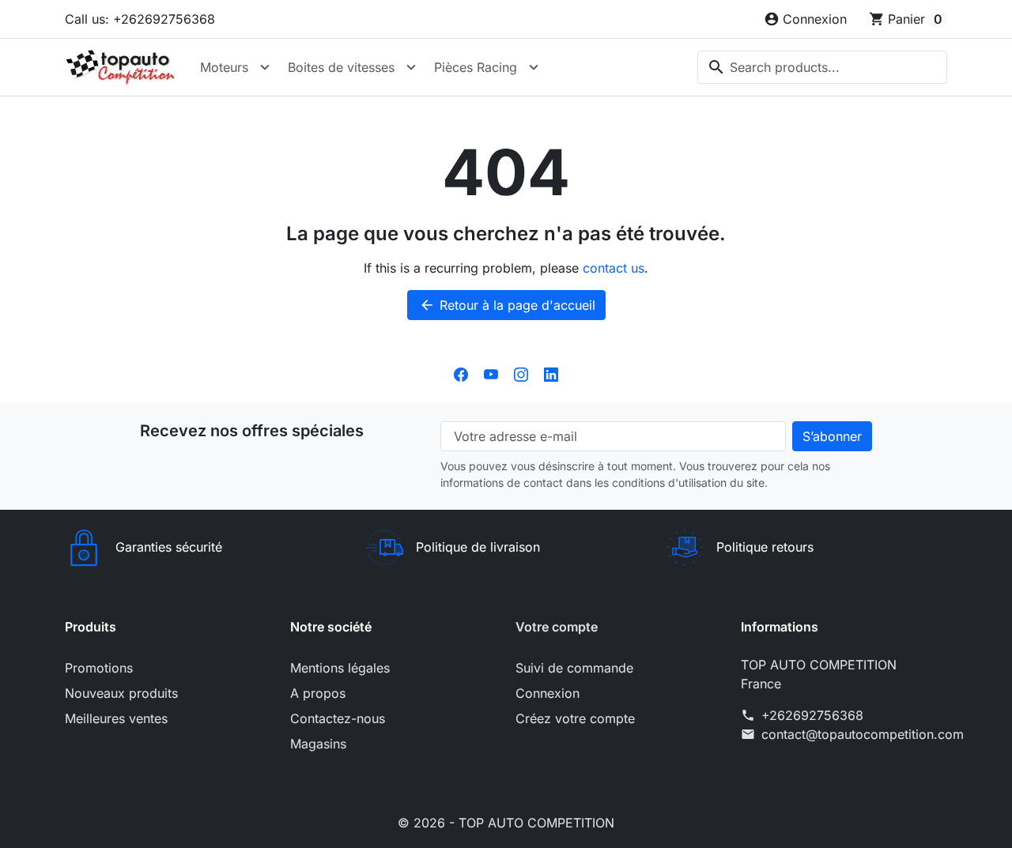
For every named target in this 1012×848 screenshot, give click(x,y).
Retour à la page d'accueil (507, 305)
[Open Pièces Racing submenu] (533, 67)
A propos (318, 693)
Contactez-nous (337, 718)
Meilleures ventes (116, 718)
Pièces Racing (475, 67)
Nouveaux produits (121, 693)
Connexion (547, 693)
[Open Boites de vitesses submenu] (411, 67)
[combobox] (822, 67)
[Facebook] (460, 374)
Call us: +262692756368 (140, 19)
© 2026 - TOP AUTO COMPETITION (506, 823)
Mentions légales (340, 668)
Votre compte (556, 627)
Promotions (99, 668)
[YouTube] (491, 374)
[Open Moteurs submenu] (265, 67)
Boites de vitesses (341, 67)
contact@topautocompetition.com (862, 734)
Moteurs (224, 67)
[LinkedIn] (551, 374)
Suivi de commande (574, 668)
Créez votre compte (575, 718)
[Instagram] (521, 374)
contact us (613, 268)
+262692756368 (812, 715)
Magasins (318, 744)
